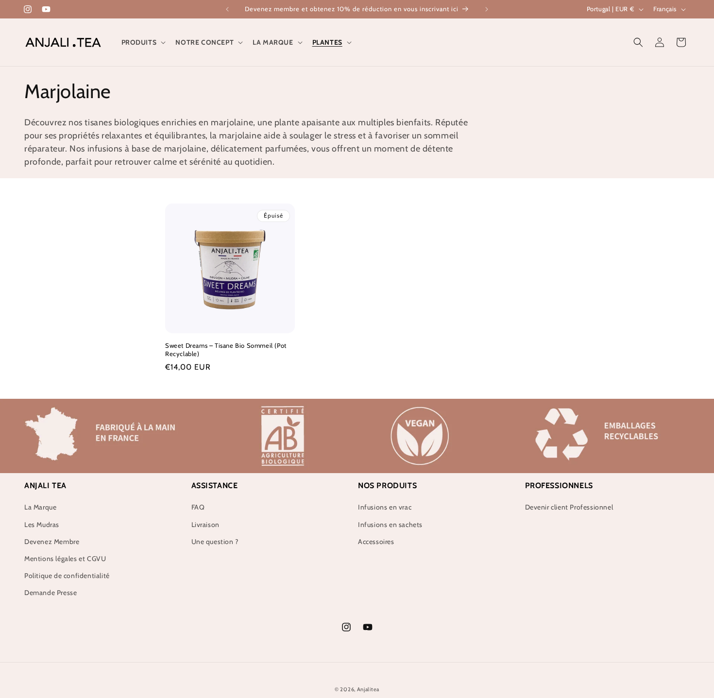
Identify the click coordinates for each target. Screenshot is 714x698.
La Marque (40, 507)
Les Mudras (41, 524)
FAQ (198, 507)
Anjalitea (368, 689)
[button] (143, 42)
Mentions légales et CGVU (65, 558)
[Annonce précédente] (227, 9)
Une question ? (214, 541)
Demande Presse (50, 592)
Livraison (205, 524)
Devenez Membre (51, 541)
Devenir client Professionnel (569, 507)
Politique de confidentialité (67, 575)
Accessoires (376, 541)
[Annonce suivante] (486, 9)
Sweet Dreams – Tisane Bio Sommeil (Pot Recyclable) (226, 349)
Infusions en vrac (384, 507)
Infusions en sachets (390, 524)
